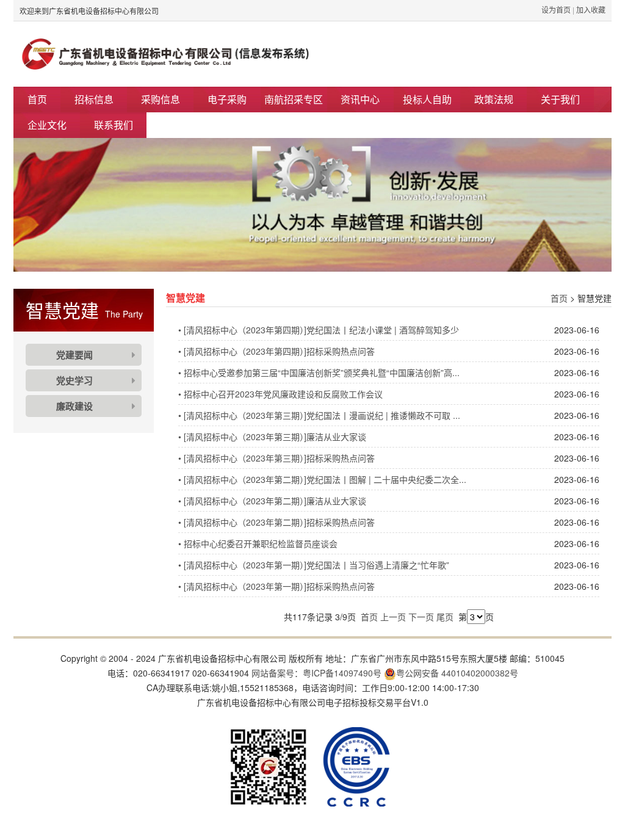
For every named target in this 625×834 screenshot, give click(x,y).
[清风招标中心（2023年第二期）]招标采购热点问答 (276, 522)
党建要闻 (74, 354)
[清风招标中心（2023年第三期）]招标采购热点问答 (276, 458)
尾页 (444, 617)
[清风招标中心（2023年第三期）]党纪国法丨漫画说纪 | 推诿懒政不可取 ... (319, 415)
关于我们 (560, 99)
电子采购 (227, 99)
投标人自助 (427, 99)
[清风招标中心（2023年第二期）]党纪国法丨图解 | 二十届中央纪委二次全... (322, 479)
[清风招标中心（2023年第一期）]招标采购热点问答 (276, 586)
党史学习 (74, 380)
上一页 (393, 617)
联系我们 (113, 125)
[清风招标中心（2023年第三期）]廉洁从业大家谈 (272, 436)
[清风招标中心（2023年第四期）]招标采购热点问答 (276, 351)
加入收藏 (590, 9)
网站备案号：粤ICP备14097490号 (316, 673)
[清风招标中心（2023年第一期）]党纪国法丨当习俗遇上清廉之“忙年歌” (313, 565)
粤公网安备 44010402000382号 (457, 673)
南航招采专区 (293, 99)
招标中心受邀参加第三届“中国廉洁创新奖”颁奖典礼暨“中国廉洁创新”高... (319, 372)
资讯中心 (360, 99)
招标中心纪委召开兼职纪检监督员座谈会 (258, 543)
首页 (37, 99)
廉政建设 (74, 406)
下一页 (421, 617)
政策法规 (493, 99)
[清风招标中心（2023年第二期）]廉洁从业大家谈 (272, 501)
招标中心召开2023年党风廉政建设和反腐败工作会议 (280, 394)
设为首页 (556, 9)
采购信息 (160, 99)
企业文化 (47, 125)
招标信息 (94, 99)
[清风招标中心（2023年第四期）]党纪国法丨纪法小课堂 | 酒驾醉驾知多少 (318, 330)
